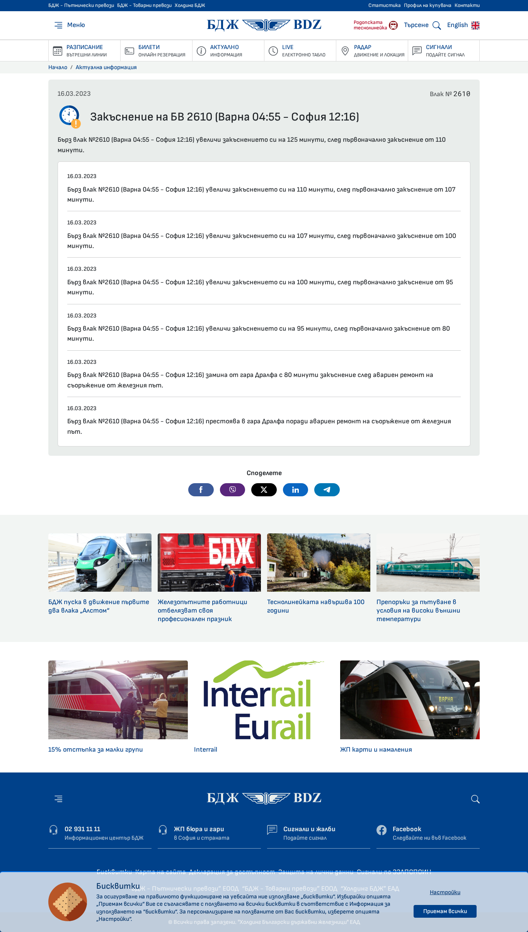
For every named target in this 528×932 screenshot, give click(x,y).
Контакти (467, 5)
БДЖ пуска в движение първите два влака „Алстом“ (98, 606)
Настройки (445, 892)
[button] (201, 489)
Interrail (205, 749)
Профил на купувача (427, 5)
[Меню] (58, 799)
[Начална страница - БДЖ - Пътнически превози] (264, 798)
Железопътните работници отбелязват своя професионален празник (202, 610)
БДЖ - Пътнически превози (81, 5)
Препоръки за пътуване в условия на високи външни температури (418, 610)
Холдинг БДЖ (190, 5)
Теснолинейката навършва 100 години (315, 606)
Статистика (384, 5)
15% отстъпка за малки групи (95, 749)
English (458, 25)
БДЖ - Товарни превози (144, 5)
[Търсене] (475, 798)
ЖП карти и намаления (376, 749)
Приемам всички (445, 911)
